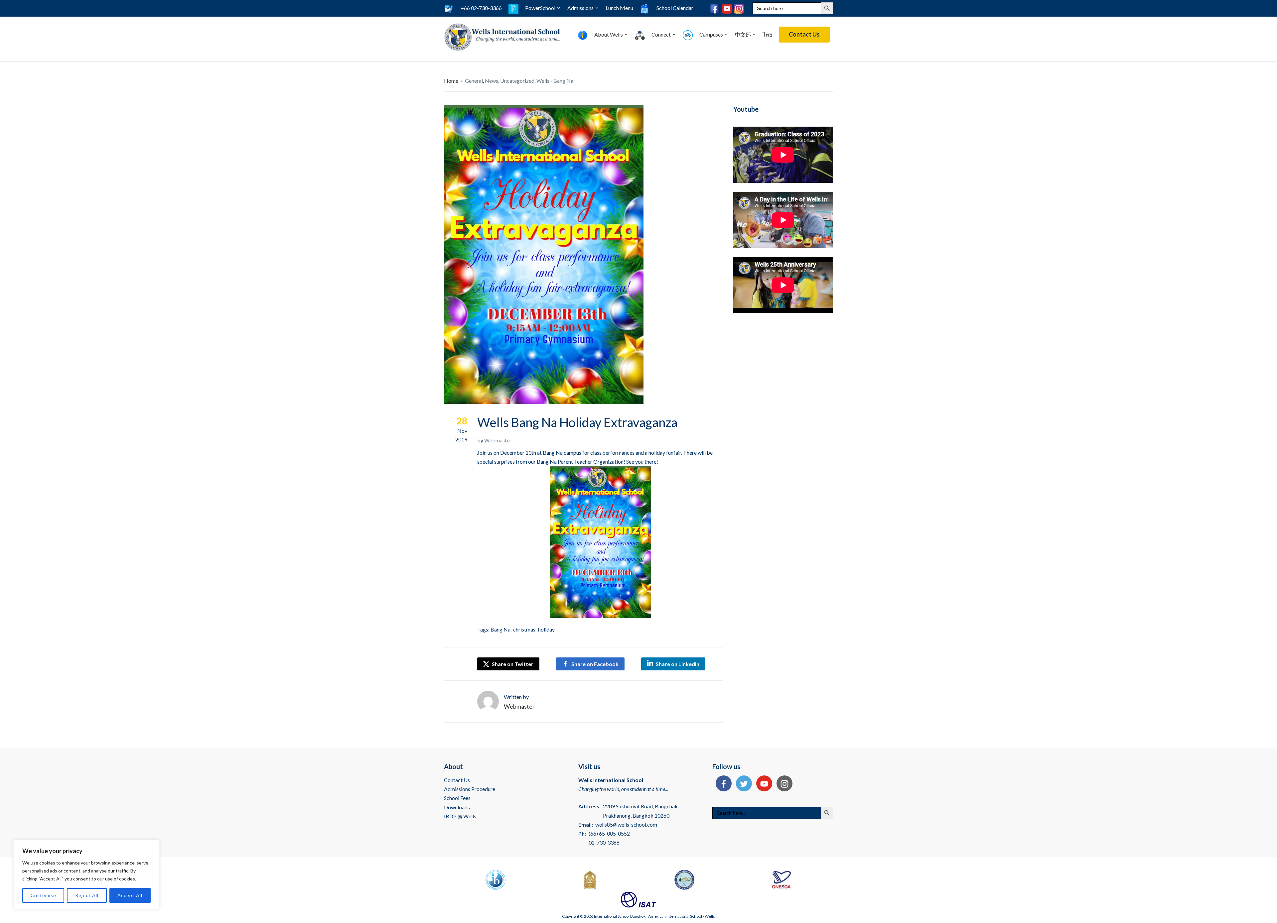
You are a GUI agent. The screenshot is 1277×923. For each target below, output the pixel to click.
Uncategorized (517, 80)
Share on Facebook (595, 664)
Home (451, 80)
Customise (43, 895)
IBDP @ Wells (460, 816)
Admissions (580, 8)
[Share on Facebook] (722, 784)
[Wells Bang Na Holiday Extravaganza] (543, 254)
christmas (524, 629)
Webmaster (497, 440)
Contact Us (804, 34)
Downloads (457, 807)
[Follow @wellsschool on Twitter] (742, 784)
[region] (86, 875)
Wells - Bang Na (554, 80)
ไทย (767, 34)
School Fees (457, 798)
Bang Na (500, 629)
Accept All (129, 895)
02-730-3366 (604, 842)
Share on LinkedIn (677, 664)
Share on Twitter (512, 664)
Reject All (86, 895)
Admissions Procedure (469, 789)
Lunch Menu (619, 8)
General (474, 80)
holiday (546, 629)
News (491, 80)
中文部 (743, 34)
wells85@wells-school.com (626, 824)
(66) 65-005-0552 (609, 833)
